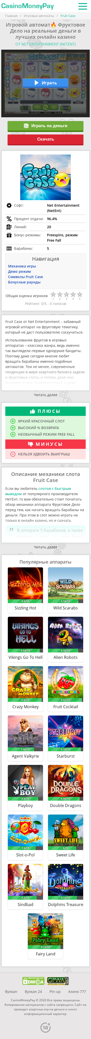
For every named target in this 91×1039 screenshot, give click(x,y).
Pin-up (55, 991)
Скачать (45, 139)
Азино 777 (77, 991)
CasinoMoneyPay (27, 6)
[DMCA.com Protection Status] (33, 981)
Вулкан (11, 991)
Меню (82, 6)
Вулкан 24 (33, 991)
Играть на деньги (49, 125)
